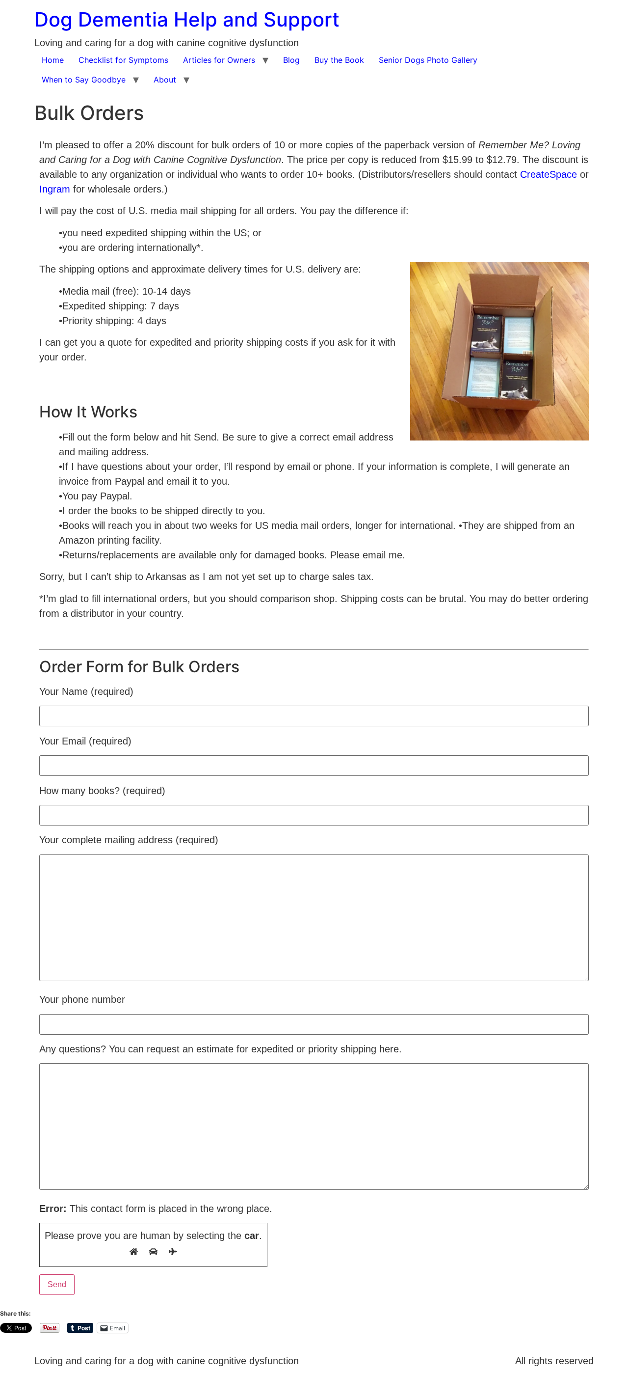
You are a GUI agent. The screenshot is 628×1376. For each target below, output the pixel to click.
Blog (291, 60)
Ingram (54, 189)
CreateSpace (548, 174)
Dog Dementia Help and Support (187, 19)
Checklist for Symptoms (123, 60)
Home (53, 60)
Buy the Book (339, 60)
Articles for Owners (219, 60)
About (165, 79)
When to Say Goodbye (84, 79)
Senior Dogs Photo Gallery (428, 60)
